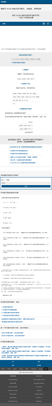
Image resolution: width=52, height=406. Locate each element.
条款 (13, 365)
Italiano (27, 368)
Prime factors (39, 376)
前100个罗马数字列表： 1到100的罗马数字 (12, 333)
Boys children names (13, 401)
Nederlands (33, 368)
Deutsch (3, 368)
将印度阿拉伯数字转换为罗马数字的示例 (12, 322)
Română (40, 368)
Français (21, 368)
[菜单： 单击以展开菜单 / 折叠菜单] (44, 23)
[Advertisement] (26, 35)
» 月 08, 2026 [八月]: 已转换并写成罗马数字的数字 (23, 162)
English (8, 368)
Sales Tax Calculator (13, 386)
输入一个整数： (6, 180)
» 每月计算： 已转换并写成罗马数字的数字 (21, 160)
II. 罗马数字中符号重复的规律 (9, 310)
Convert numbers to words (39, 379)
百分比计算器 (13, 383)
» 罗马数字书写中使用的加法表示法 (19, 153)
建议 (39, 361)
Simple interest (13, 397)
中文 (46, 368)
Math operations (13, 394)
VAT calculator (39, 386)
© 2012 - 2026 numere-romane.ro (26, 372)
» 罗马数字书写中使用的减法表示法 (19, 150)
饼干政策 (39, 365)
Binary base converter (13, 390)
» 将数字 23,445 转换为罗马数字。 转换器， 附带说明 (23, 157)
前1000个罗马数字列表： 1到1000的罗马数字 (13, 335)
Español (15, 368)
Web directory (39, 401)
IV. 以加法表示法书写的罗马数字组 (10, 315)
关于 (13, 361)
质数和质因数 (13, 376)
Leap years (39, 390)
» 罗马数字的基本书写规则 (18, 62)
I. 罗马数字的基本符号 (7, 307)
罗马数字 (3, 2)
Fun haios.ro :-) (39, 397)
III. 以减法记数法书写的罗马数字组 (10, 312)
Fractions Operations (13, 379)
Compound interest (39, 394)
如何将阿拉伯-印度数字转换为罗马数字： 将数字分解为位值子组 (18, 319)
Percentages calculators (39, 383)
